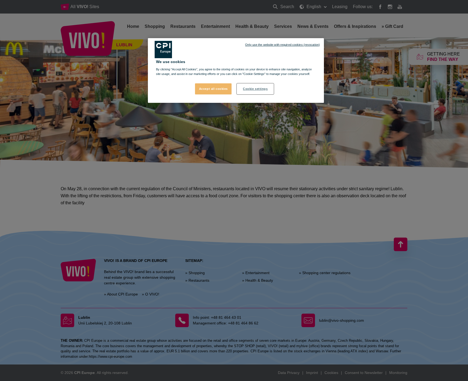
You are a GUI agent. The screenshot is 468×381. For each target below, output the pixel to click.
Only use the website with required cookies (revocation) (282, 44)
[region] (236, 70)
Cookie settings (255, 88)
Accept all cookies (213, 88)
